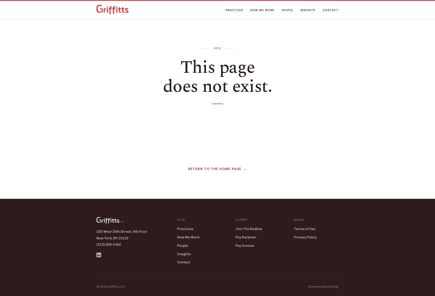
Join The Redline (248, 229)
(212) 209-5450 (109, 245)
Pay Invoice (244, 246)
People (287, 10)
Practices (234, 10)
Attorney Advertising (323, 286)
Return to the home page (215, 169)
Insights (307, 10)
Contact (330, 10)
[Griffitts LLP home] (112, 10)
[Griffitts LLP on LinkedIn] (99, 255)
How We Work (262, 10)
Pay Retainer (245, 237)
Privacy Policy (305, 237)
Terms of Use (304, 229)
